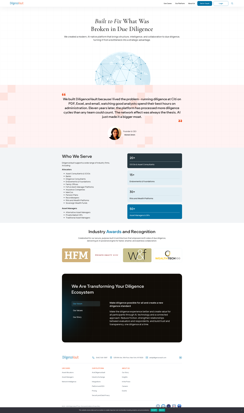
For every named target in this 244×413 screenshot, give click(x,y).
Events (124, 391)
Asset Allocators (68, 372)
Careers (125, 386)
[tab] (85, 303)
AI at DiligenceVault (98, 372)
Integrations (96, 382)
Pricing (94, 391)
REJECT (161, 410)
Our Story (125, 372)
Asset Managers (68, 377)
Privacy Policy (96, 406)
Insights (125, 377)
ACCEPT (154, 410)
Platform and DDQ (98, 386)
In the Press (126, 382)
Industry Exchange (98, 377)
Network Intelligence (69, 382)
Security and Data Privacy (101, 395)
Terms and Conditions (86, 406)
